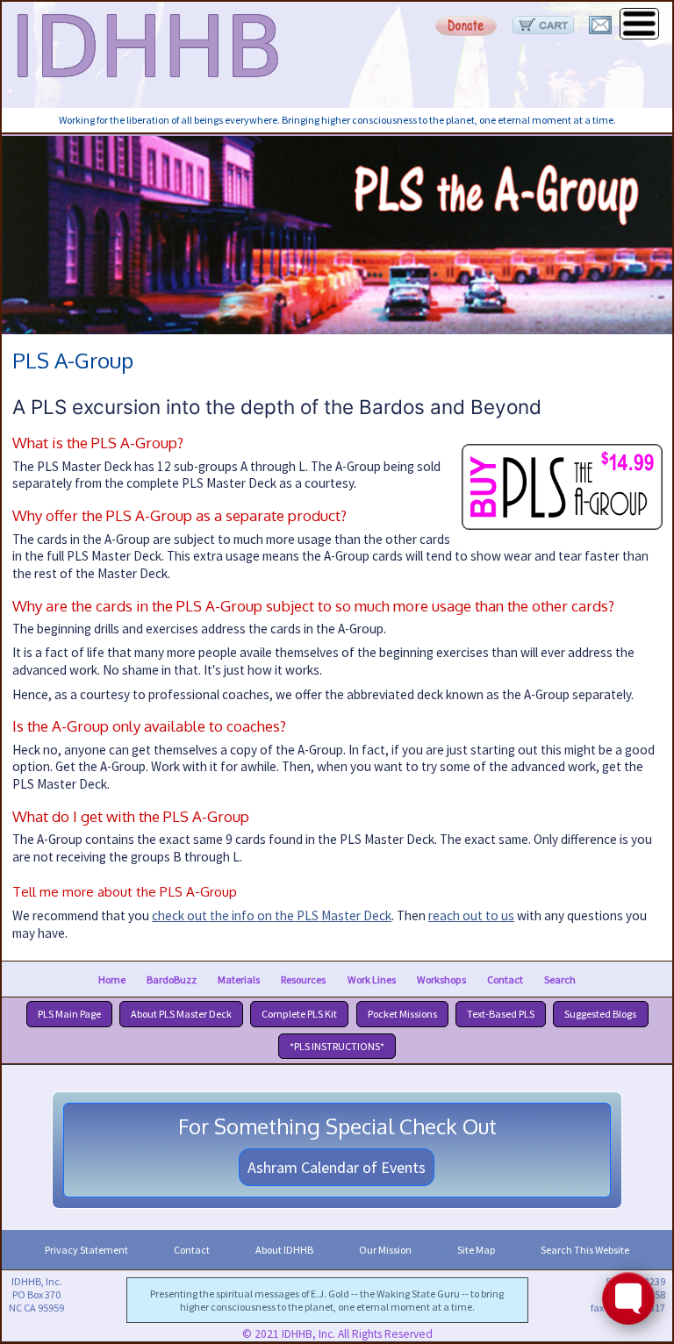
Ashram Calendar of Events (336, 1167)
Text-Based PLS (500, 1013)
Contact (505, 978)
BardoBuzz (172, 978)
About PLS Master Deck (181, 1013)
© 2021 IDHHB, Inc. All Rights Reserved (337, 1333)
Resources (303, 978)
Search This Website (585, 1249)
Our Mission (385, 1249)
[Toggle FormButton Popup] (628, 1298)
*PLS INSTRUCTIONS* (337, 1046)
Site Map (476, 1249)
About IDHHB (284, 1249)
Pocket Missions (402, 1013)
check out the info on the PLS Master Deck (271, 915)
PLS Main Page (69, 1013)
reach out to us (471, 915)
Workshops (441, 978)
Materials (239, 978)
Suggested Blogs (600, 1013)
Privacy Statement (86, 1249)
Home (111, 978)
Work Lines (372, 978)
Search (560, 978)
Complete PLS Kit (299, 1013)
